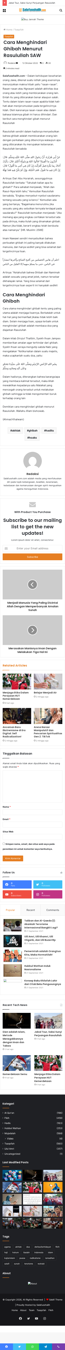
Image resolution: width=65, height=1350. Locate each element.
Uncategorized (12, 1154)
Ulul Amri (9, 1148)
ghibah (33, 430)
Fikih (6, 1118)
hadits (50, 430)
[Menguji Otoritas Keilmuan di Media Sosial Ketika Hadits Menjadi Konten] (12, 1199)
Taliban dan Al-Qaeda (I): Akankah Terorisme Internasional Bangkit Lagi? (41, 924)
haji (6, 1252)
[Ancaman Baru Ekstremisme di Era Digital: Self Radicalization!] (17, 716)
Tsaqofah (19, 29)
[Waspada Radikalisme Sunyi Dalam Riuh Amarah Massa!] (32, 1223)
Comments (52, 910)
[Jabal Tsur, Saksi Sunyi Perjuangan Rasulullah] (48, 1021)
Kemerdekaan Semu (15, 1074)
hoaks (33, 437)
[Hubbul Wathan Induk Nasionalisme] (13, 970)
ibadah (26, 1252)
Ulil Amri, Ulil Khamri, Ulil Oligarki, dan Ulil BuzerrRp (40, 938)
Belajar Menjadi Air (45, 692)
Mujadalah (10, 1133)
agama (7, 1247)
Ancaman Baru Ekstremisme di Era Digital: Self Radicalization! (14, 731)
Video (10, 1138)
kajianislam (9, 1258)
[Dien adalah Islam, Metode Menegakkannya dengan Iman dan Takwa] (17, 1021)
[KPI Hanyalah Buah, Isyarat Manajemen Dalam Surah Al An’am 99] (32, 1199)
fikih (58, 1247)
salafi (6, 1263)
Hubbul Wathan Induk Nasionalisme (37, 967)
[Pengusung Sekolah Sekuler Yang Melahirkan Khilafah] (52, 1223)
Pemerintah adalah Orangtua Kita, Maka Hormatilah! (42, 953)
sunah (17, 1263)
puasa (22, 1258)
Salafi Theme (55, 1299)
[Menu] (4, 11)
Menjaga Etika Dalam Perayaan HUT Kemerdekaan (16, 696)
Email (6, 819)
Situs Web (8, 831)
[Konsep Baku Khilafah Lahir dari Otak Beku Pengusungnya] (13, 985)
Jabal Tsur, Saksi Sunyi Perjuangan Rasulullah (31, 2)
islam (50, 1252)
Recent (30, 910)
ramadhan (49, 1258)
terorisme (28, 1263)
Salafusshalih (43, 1305)
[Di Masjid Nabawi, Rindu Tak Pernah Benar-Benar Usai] (52, 1211)
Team (31, 1310)
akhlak (16, 430)
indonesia (38, 1252)
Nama (7, 806)
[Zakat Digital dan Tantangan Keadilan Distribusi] (12, 1211)
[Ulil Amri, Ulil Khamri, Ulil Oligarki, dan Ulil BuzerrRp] (13, 941)
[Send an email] (17, 63)
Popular (10, 910)
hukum (15, 1252)
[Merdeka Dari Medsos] (12, 1175)
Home (9, 29)
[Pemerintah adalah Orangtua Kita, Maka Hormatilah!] (13, 956)
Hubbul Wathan (12, 1128)
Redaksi (11, 63)
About (23, 1310)
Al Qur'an (9, 1113)
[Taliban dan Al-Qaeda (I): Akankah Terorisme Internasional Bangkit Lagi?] (13, 925)
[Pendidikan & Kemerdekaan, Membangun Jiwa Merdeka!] (52, 1199)
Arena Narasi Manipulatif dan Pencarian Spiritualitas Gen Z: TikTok (48, 731)
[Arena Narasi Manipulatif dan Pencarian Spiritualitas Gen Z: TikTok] (48, 716)
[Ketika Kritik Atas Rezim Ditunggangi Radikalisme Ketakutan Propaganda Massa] (12, 1223)
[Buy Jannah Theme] (32, 19)
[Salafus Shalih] (32, 10)
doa (28, 1247)
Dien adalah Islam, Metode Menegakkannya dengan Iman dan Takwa (14, 1038)
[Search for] (60, 11)
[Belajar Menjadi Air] (48, 681)
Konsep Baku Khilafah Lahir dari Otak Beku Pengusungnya (42, 982)
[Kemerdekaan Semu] (17, 1063)
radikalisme (35, 1258)
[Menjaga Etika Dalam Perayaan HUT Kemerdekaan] (17, 681)
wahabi (41, 1263)
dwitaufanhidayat (42, 1247)
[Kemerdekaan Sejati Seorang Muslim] (52, 1187)
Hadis (7, 1123)
